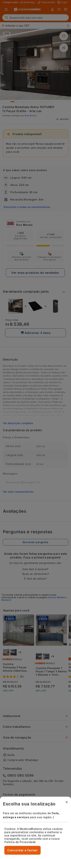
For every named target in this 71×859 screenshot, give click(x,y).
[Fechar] (66, 802)
